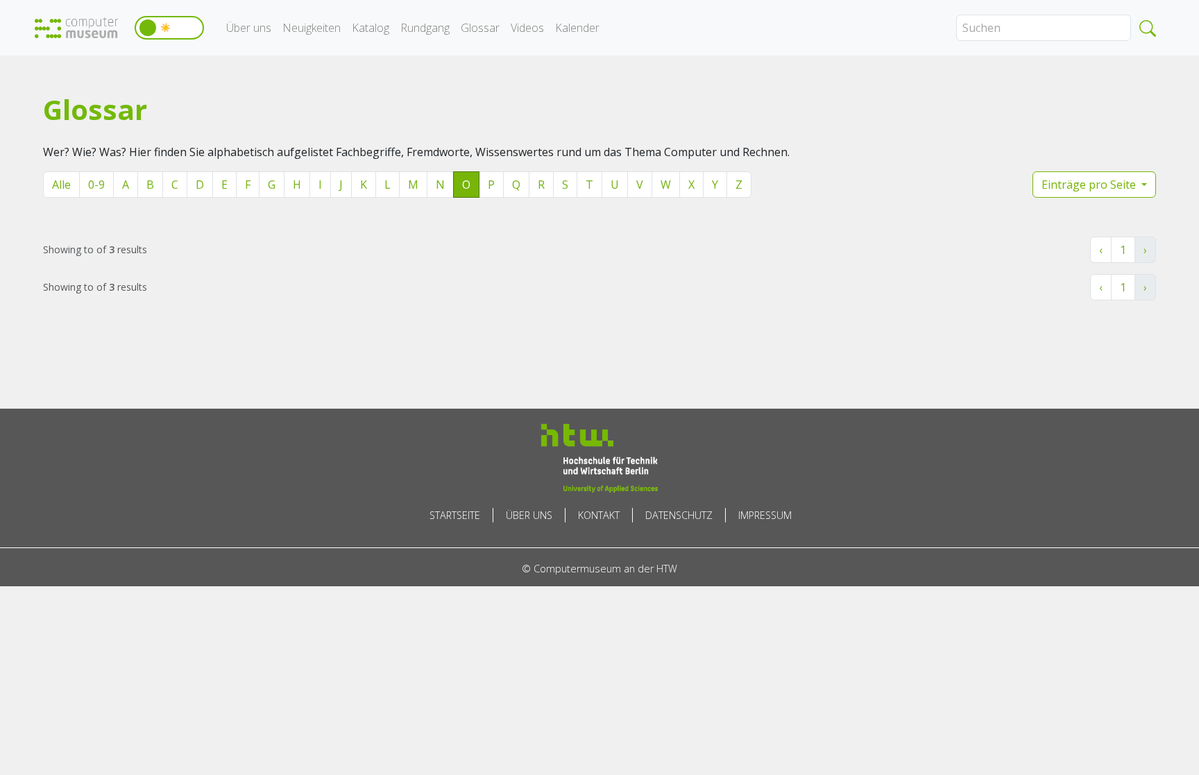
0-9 (96, 184)
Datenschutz (679, 515)
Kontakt (599, 515)
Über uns (248, 27)
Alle (61, 184)
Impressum (765, 515)
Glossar (480, 27)
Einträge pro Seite (1090, 184)
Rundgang (425, 27)
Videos (527, 27)
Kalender (577, 27)
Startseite (455, 515)
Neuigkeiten (311, 27)
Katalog (370, 27)
